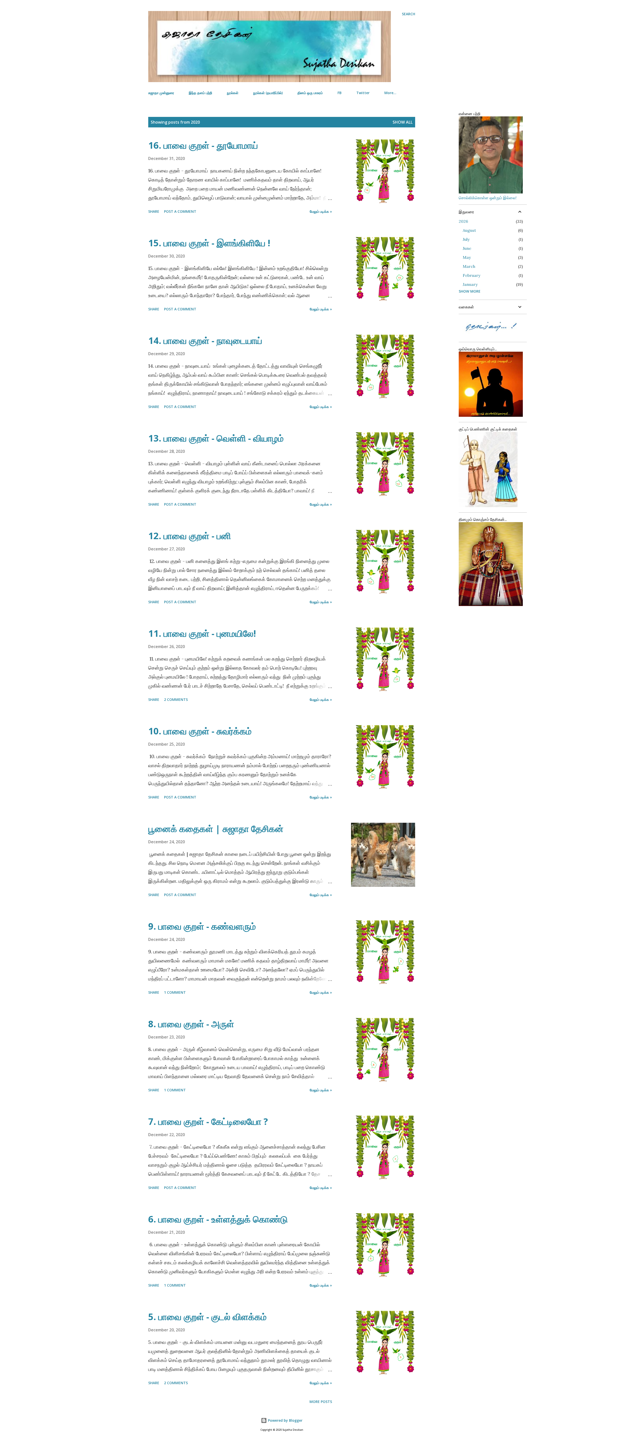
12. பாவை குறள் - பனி (189, 536)
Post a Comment (180, 211)
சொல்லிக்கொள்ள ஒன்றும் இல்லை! (488, 197)
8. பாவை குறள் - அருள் (191, 1024)
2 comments (176, 699)
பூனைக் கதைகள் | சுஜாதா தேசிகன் (215, 828)
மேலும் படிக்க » (321, 211)
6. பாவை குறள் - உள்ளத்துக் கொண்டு (218, 1219)
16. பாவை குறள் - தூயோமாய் (203, 145)
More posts (320, 1401)
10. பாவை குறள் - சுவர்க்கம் (200, 731)
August (469, 230)
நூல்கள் (232, 92)
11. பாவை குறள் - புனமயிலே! (202, 633)
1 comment (175, 992)
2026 (463, 221)
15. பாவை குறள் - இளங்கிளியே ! (209, 243)
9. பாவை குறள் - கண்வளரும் (202, 926)
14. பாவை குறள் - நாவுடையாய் (205, 340)
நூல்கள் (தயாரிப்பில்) (268, 92)
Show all (403, 122)
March (469, 266)
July (466, 239)
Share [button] (153, 211)
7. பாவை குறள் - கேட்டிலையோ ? (208, 1121)
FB (340, 92)
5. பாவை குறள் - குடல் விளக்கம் (207, 1317)
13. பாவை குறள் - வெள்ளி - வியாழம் (216, 438)
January (470, 284)
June (467, 248)
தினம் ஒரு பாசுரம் (310, 92)
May (467, 257)
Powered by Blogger (284, 1420)
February (471, 275)
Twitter (363, 92)
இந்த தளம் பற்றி (200, 92)
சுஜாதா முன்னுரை (161, 92)
